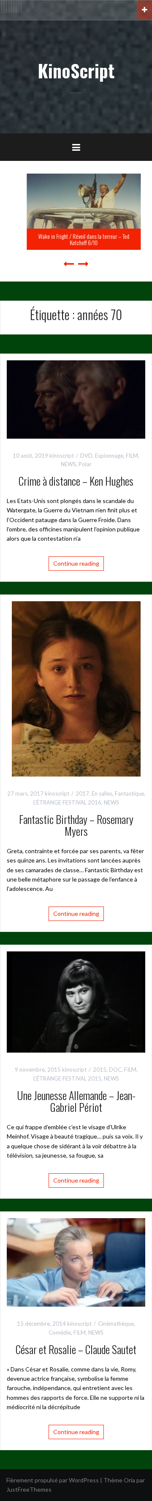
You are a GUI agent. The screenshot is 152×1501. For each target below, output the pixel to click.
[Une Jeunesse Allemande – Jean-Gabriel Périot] (76, 1001)
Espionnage (109, 455)
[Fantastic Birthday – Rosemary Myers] (76, 688)
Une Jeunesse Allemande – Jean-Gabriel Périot (76, 1101)
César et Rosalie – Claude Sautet (76, 1349)
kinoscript (61, 455)
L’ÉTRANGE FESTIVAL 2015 (67, 1078)
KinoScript (76, 70)
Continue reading (76, 563)
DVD (86, 455)
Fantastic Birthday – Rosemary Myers (76, 825)
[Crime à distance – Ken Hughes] (76, 398)
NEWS (68, 464)
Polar (85, 464)
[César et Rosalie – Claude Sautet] (76, 1261)
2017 (82, 793)
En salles (102, 793)
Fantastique (129, 793)
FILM (132, 455)
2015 (99, 1069)
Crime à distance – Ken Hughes (76, 481)
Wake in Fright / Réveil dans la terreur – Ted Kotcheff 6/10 (76, 239)
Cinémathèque (116, 1323)
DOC (115, 1069)
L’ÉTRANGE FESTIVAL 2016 (67, 802)
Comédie (60, 1332)
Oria (129, 1480)
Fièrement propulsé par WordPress (52, 1480)
